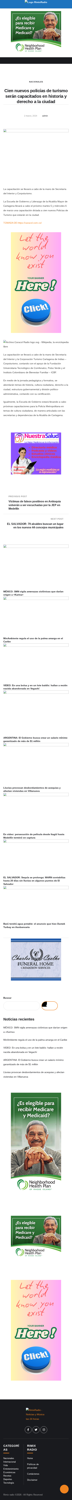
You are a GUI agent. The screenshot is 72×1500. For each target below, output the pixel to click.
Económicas (9, 1472)
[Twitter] (36, 1429)
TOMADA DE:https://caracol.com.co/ (22, 222)
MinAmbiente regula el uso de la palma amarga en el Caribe (35, 1039)
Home (30, 1458)
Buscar (7, 997)
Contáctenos (33, 1474)
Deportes (7, 1479)
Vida (5, 1465)
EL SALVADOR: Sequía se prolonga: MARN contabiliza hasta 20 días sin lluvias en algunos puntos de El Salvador (34, 880)
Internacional (9, 1462)
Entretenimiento (11, 1469)
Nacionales (36, 82)
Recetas (7, 1475)
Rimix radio (8, 1494)
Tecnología (8, 1483)
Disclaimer (32, 1480)
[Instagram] (43, 1429)
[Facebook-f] (28, 1429)
